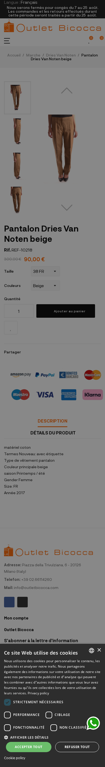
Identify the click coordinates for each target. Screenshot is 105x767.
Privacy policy (38, 693)
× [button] (99, 650)
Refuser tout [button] (77, 747)
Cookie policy (14, 758)
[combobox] (91, 650)
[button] (52, 737)
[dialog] (52, 705)
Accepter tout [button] (28, 747)
